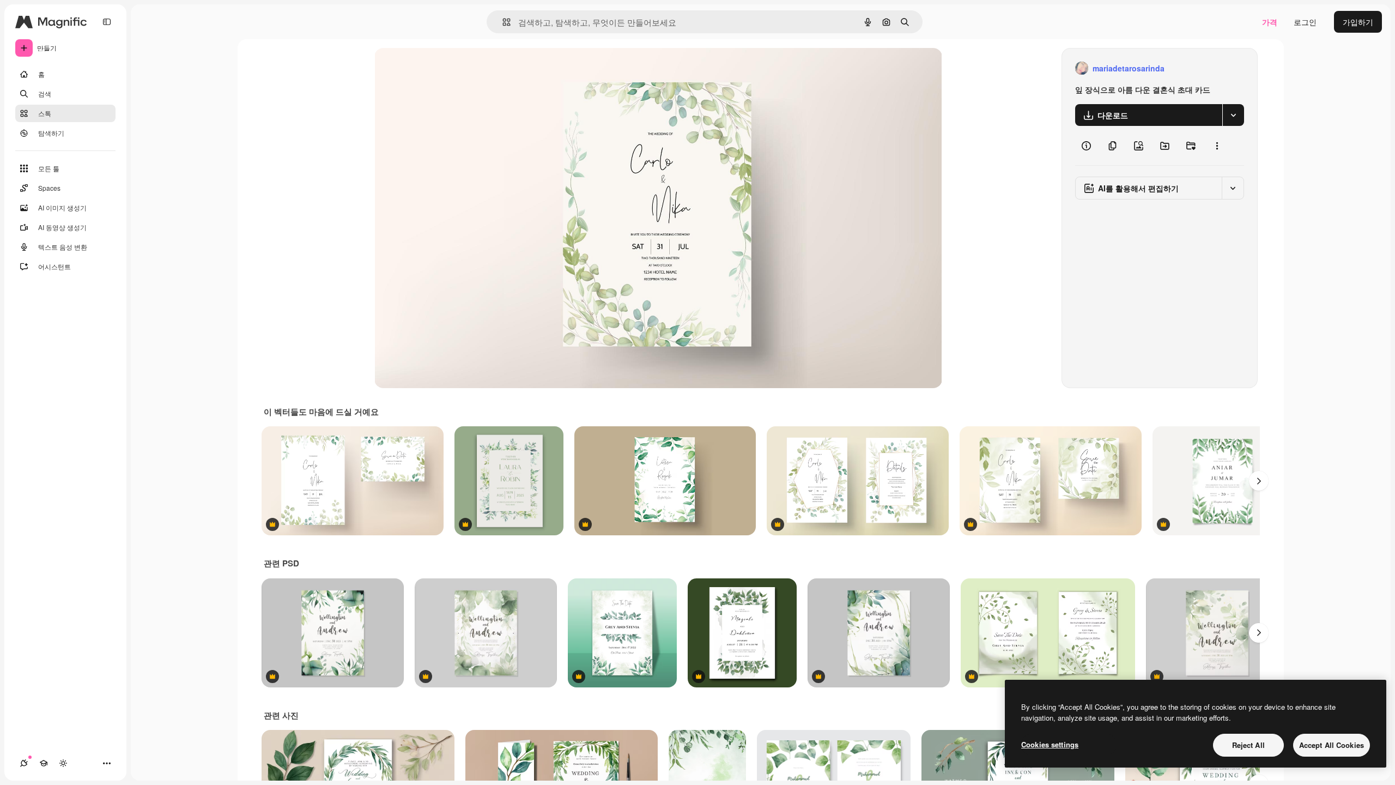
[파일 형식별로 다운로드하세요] (1233, 115)
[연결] (24, 763)
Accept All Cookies (1331, 745)
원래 (437, 68)
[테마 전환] (63, 763)
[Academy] (43, 763)
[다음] (1259, 480)
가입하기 (1358, 21)
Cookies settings (1049, 744)
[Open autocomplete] (502, 22)
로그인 (1305, 21)
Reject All (1248, 745)
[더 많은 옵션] (1217, 145)
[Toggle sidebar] (107, 22)
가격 (1269, 21)
